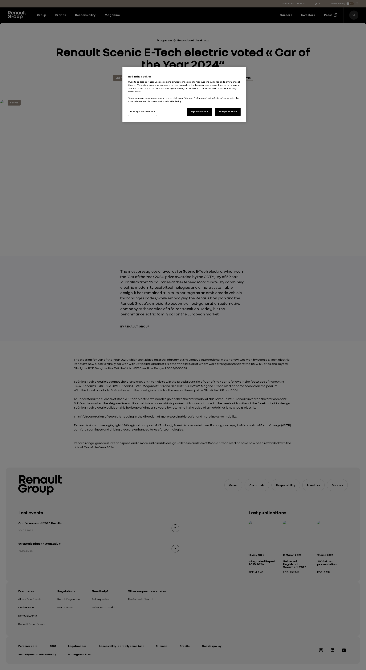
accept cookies (227, 111)
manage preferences (142, 111)
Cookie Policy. (174, 101)
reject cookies (199, 111)
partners (149, 82)
